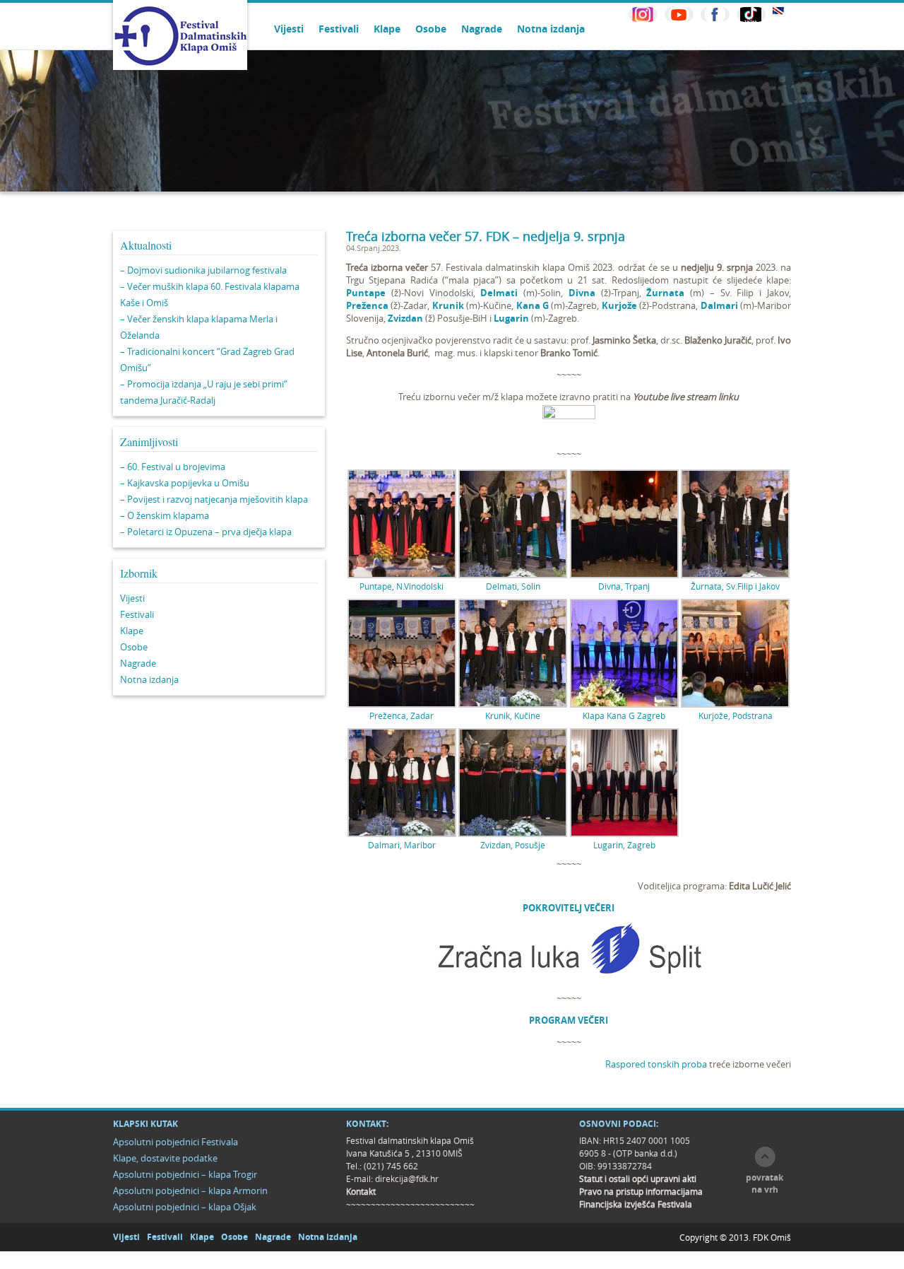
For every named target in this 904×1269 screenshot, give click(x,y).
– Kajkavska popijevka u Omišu (184, 482)
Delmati (499, 292)
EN (778, 11)
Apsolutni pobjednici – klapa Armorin (190, 1190)
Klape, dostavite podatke (165, 1158)
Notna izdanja (551, 28)
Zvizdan (405, 318)
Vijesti (289, 28)
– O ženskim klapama (164, 515)
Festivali (339, 28)
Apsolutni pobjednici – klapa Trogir (185, 1174)
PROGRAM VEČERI (568, 1020)
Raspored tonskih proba (656, 1064)
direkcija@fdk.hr (407, 1178)
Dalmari (719, 305)
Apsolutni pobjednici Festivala (175, 1141)
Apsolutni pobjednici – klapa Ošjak (184, 1206)
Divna (582, 292)
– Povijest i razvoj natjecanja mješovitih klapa (214, 499)
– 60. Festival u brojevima (172, 466)
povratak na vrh (764, 1183)
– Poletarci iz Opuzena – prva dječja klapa (206, 531)
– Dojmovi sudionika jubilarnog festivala (203, 270)
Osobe (430, 28)
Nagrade (481, 28)
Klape (387, 28)
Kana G (532, 305)
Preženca (367, 305)
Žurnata (665, 292)
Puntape (366, 292)
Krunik (448, 305)
